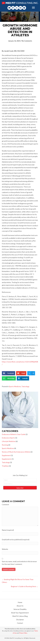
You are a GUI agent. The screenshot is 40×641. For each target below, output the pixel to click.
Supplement (6, 455)
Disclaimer (20, 620)
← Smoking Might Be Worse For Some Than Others (17, 580)
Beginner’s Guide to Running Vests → (24, 586)
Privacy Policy (23, 633)
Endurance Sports (8, 438)
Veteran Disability (20, 609)
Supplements (6, 459)
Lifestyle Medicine (8, 441)
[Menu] (33, 7)
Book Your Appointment (20, 613)
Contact (20, 623)
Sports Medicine (15, 386)
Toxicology (25, 386)
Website (5, 549)
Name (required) (8, 530)
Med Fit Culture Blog (20, 616)
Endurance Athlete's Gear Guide (13, 434)
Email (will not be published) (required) (15, 539)
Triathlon (5, 466)
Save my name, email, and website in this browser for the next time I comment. (19, 562)
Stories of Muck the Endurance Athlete (16, 452)
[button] (9, 8)
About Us (20, 606)
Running (5, 445)
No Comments (27, 41)
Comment (5, 504)
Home (20, 602)
